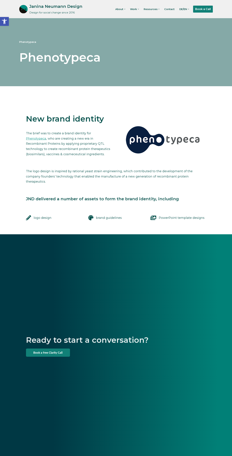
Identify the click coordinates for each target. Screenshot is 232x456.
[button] (124, 9)
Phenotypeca (36, 138)
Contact (169, 9)
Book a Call (203, 9)
